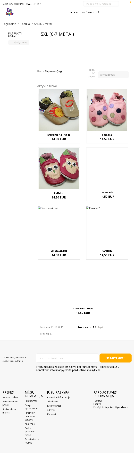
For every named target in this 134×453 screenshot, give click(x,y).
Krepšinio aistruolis (58, 134)
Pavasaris (107, 192)
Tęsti (103, 327)
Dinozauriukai (59, 250)
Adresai (51, 410)
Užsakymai (53, 401)
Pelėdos (58, 193)
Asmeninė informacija (58, 397)
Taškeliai (107, 134)
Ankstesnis (83, 327)
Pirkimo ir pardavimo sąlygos (30, 416)
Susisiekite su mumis (14, 3)
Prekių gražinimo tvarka (30, 432)
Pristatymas (31, 400)
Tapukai (73, 12)
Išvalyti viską (19, 42)
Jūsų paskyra (58, 392)
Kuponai (51, 414)
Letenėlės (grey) (83, 308)
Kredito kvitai (54, 405)
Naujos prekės (10, 397)
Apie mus (30, 423)
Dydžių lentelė (90, 12)
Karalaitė (107, 250)
